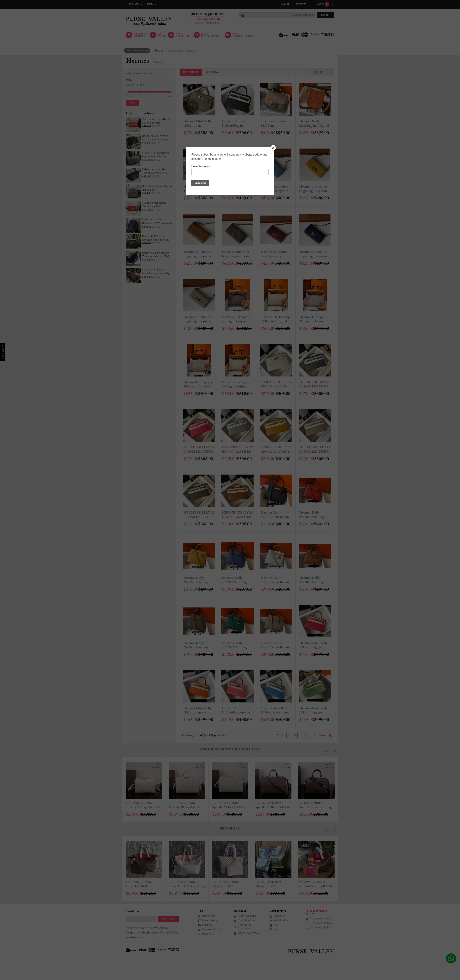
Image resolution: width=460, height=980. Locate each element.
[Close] (273, 148)
